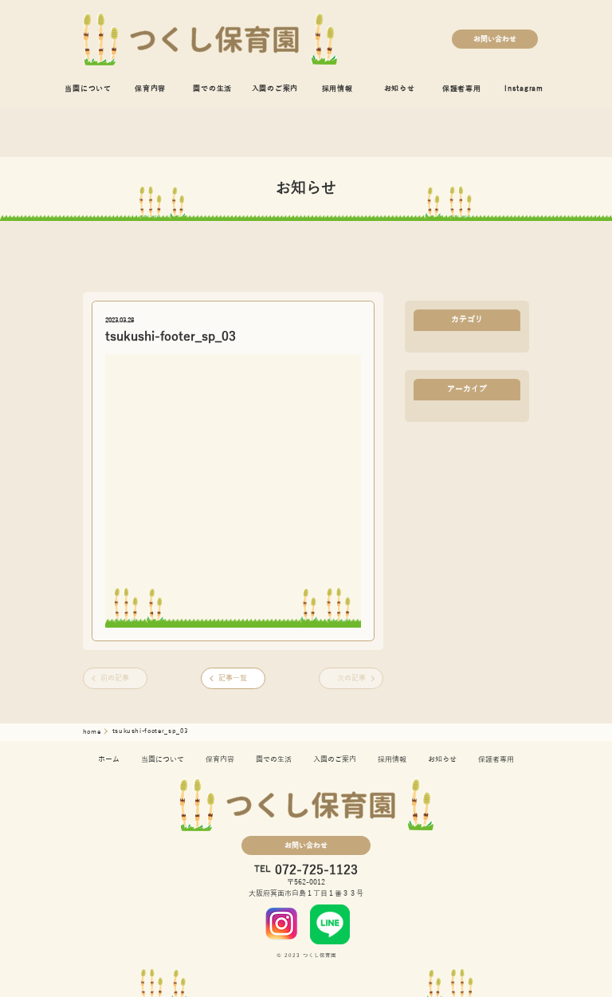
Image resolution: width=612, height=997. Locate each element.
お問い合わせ (494, 39)
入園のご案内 (275, 89)
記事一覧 (232, 678)
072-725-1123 (316, 870)
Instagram (523, 89)
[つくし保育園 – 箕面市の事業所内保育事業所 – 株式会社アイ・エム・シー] (210, 39)
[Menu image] (282, 924)
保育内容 (150, 89)
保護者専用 (461, 89)
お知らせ (399, 89)
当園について (88, 89)
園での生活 (212, 89)
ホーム (109, 759)
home (93, 731)
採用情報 (337, 89)
